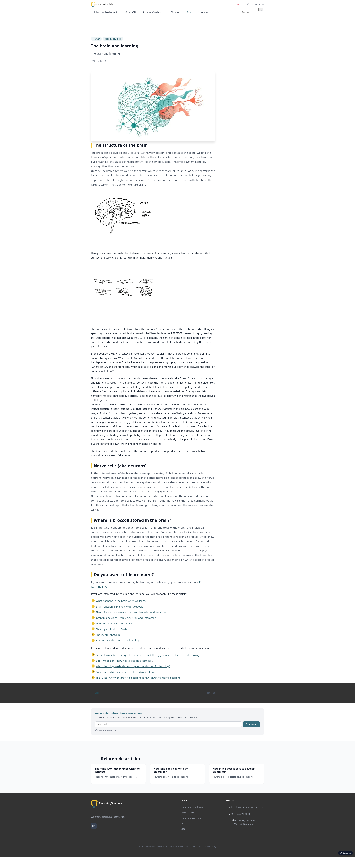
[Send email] (248, 4)
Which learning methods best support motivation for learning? (133, 666)
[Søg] (260, 9)
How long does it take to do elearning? (171, 770)
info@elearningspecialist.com (249, 807)
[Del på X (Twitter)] (213, 693)
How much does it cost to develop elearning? (234, 770)
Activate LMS (130, 12)
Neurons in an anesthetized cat (114, 623)
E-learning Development (105, 12)
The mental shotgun (108, 635)
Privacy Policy (210, 846)
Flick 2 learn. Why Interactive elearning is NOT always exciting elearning (138, 677)
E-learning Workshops (153, 12)
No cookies (347, 853)
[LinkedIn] (94, 826)
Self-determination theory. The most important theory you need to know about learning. (148, 655)
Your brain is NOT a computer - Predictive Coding (125, 672)
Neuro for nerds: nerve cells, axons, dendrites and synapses (131, 612)
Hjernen (96, 38)
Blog (189, 12)
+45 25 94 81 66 (242, 813)
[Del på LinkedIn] (208, 693)
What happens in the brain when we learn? (121, 601)
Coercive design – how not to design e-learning (123, 660)
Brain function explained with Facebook (119, 606)
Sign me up (251, 724)
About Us (175, 12)
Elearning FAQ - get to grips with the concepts (117, 770)
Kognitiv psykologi (113, 38)
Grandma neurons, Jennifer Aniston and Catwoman (126, 617)
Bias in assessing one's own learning (117, 640)
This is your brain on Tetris (111, 629)
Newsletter (203, 12)
